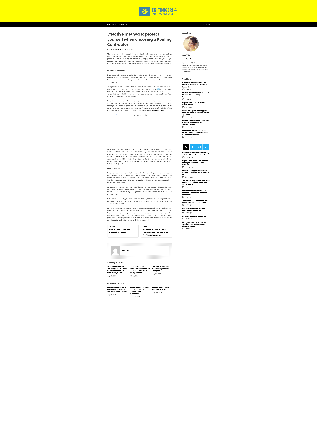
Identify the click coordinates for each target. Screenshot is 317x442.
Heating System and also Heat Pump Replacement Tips (194, 209)
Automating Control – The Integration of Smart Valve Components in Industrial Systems (117, 269)
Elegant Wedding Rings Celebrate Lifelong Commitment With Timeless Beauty (195, 122)
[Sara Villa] (115, 250)
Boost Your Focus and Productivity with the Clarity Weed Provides (195, 154)
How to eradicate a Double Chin (194, 216)
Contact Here (123, 24)
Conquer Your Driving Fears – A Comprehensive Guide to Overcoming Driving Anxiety (140, 269)
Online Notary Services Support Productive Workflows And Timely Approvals (195, 113)
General (114, 24)
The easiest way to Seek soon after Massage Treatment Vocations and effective (196, 182)
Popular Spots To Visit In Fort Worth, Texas (161, 288)
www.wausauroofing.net (155, 110)
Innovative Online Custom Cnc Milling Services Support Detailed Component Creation (195, 132)
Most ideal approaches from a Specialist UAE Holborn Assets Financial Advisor (194, 224)
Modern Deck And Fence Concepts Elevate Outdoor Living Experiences (139, 290)
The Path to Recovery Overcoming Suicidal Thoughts (160, 268)
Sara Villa (130, 49)
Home (109, 24)
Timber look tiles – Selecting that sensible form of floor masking (195, 201)
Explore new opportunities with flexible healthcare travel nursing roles (195, 172)
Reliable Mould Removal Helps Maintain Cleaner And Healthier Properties (117, 289)
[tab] (186, 147)
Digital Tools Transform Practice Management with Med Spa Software (195, 163)
